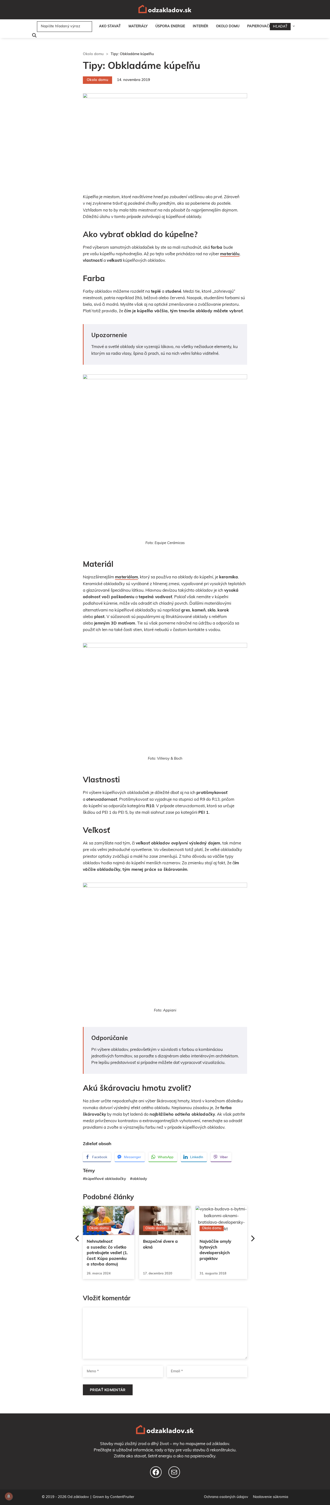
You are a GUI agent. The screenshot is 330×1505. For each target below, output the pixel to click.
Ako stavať (110, 26)
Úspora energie (170, 26)
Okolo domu (227, 26)
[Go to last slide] (75, 1239)
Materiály (138, 26)
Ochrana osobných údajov (226, 1497)
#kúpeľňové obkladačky (104, 1179)
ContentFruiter (122, 1497)
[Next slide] (255, 1239)
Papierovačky (260, 26)
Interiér (200, 26)
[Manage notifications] (9, 1496)
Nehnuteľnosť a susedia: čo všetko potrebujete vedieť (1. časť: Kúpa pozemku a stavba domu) (107, 1253)
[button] (295, 26)
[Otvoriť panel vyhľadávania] (33, 36)
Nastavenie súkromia (270, 1497)
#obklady (138, 1179)
